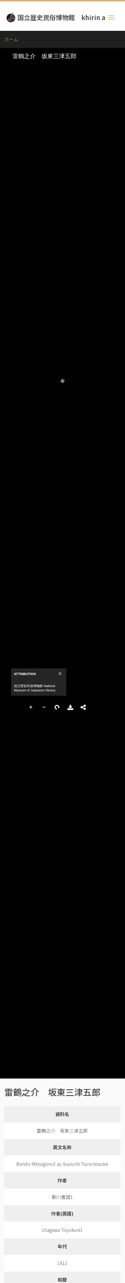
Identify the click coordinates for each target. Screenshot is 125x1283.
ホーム (11, 39)
